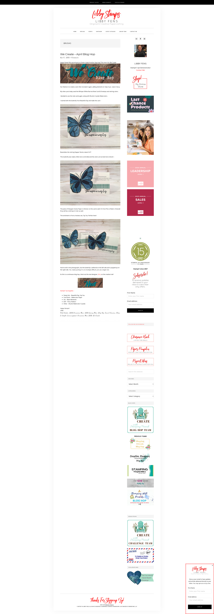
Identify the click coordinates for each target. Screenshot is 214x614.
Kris (99, 274)
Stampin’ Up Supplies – (67, 291)
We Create (96, 316)
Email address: (132, 301)
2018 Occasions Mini (76, 313)
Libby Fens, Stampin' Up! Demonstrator (107, 18)
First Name (131, 293)
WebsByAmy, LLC (132, 606)
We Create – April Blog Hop (77, 54)
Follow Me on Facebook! (136, 324)
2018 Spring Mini (91, 313)
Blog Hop (101, 313)
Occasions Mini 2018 (85, 316)
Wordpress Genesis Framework (110, 606)
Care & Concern (110, 313)
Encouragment (72, 316)
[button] (140, 30)
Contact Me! (140, 70)
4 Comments (75, 58)
